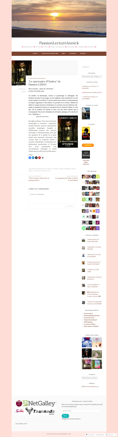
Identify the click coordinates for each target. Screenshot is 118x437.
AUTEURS (72, 53)
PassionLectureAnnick (59, 43)
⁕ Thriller (55, 169)
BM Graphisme (88, 322)
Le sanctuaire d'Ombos (39, 171)
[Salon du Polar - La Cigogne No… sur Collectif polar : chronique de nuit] (87, 353)
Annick (24, 92)
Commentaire (69, 206)
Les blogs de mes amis (50, 53)
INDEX (35, 53)
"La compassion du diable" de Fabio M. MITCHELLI (66, 178)
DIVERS (82, 53)
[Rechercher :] (92, 67)
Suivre (65, 416)
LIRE (63, 53)
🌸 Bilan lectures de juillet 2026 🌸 (92, 92)
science (48, 171)
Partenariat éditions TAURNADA (86, 162)
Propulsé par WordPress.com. (59, 434)
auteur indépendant (38, 169)
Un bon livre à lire (89, 318)
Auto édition (48, 169)
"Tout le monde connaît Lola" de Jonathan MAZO (39, 178)
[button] (19, 403)
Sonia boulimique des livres (92, 316)
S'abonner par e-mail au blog (82, 401)
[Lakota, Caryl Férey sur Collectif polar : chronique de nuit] (87, 364)
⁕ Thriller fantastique (36, 78)
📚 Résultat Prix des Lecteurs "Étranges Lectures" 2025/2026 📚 (94, 294)
